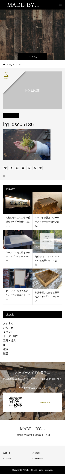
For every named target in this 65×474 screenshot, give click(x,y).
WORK (6, 453)
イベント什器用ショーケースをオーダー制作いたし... (47, 221)
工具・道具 (9, 340)
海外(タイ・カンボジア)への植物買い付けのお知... (47, 260)
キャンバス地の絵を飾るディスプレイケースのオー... (18, 256)
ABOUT (36, 453)
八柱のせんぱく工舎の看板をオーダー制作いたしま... (18, 221)
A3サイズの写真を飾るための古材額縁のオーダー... (18, 295)
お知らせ (8, 327)
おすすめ (8, 323)
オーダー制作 (10, 336)
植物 (5, 349)
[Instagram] (32, 393)
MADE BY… (32, 429)
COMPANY (37, 458)
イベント (8, 332)
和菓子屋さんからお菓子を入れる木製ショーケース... (47, 296)
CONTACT (8, 458)
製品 (5, 353)
